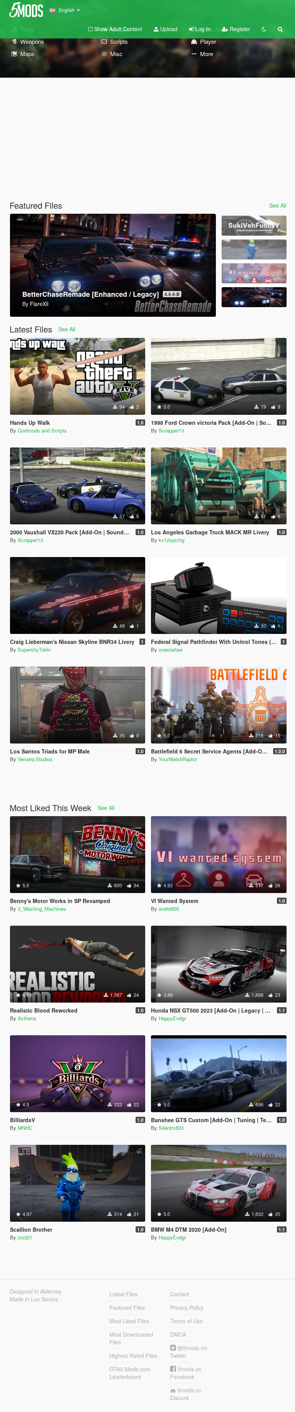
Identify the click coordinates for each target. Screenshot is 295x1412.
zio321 (25, 1237)
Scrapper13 (171, 430)
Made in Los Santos (34, 1299)
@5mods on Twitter (188, 1351)
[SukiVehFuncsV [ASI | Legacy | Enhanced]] (254, 226)
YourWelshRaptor (178, 759)
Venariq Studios (35, 759)
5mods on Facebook (186, 1372)
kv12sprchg (171, 540)
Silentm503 (171, 1127)
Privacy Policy (187, 1307)
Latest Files (123, 1294)
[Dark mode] (264, 28)
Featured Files (127, 1307)
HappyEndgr (172, 1018)
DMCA (178, 1334)
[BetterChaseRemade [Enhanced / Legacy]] (254, 297)
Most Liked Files (129, 1321)
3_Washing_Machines (42, 908)
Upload (168, 29)
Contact (179, 1294)
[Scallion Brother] (254, 249)
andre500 (169, 908)
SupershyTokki (34, 649)
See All (277, 205)
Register (239, 29)
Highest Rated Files (133, 1355)
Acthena (27, 1018)
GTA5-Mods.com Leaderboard (129, 1372)
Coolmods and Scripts (42, 430)
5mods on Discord (186, 1394)
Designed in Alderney (35, 1291)
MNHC (25, 1127)
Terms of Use (186, 1321)
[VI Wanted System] (254, 273)
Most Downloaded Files (131, 1338)
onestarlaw (170, 649)
